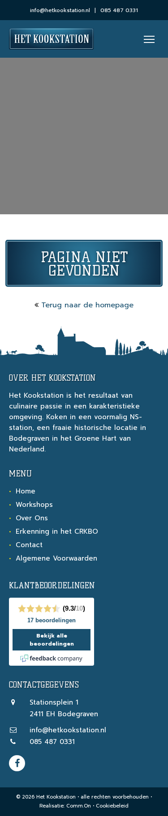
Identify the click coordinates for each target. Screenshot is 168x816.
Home (25, 491)
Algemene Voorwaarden (56, 558)
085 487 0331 (119, 10)
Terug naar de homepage (87, 305)
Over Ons (32, 518)
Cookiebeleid (112, 806)
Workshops (34, 505)
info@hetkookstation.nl (60, 10)
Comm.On (78, 806)
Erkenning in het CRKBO (57, 531)
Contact (29, 545)
